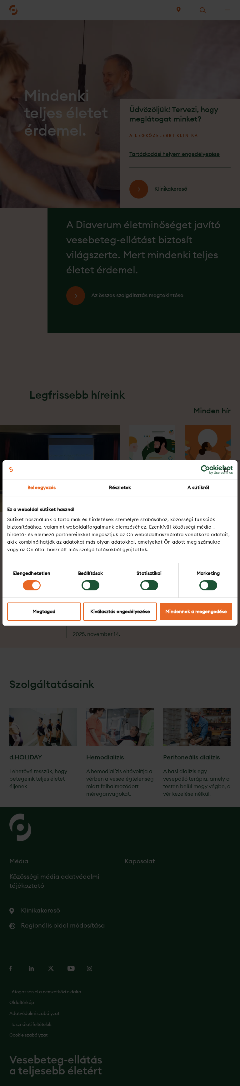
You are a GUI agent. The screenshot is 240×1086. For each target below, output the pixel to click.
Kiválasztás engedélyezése (120, 611)
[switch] (90, 585)
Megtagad (43, 611)
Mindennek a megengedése (196, 611)
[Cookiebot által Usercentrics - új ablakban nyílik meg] (205, 469)
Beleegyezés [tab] (42, 487)
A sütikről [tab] (198, 487)
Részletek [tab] (120, 487)
